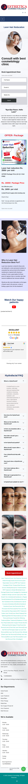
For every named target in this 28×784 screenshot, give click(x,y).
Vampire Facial (12, 618)
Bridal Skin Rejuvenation (14, 615)
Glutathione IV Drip (21, 620)
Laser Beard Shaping (18, 613)
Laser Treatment (5, 578)
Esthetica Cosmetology (13, 775)
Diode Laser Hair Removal (8, 634)
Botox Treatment (11, 620)
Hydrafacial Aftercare (20, 599)
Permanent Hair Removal (8, 608)
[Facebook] (23, 12)
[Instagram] (16, 781)
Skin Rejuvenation (11, 611)
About (12, 587)
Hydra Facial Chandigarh (12, 592)
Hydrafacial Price (10, 599)
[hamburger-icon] (2, 19)
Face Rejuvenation (6, 622)
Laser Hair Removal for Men (17, 606)
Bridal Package (6, 580)
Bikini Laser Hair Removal (13, 636)
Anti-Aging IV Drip (14, 625)
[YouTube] (14, 781)
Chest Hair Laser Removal (16, 627)
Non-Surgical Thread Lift (18, 622)
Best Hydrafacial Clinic (8, 601)
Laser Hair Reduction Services (18, 578)
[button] (14, 381)
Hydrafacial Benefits (14, 604)
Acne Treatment (19, 587)
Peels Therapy (13, 585)
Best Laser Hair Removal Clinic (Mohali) (17, 632)
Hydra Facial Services (17, 580)
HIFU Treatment (21, 611)
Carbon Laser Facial (6, 613)
